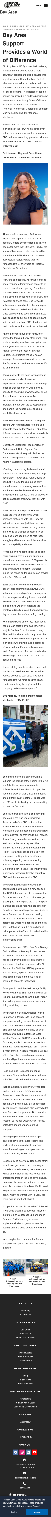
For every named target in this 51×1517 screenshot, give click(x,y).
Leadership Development (25, 1406)
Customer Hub (25, 1360)
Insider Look (17, 26)
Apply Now (25, 1421)
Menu (39, 5)
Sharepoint (25, 1398)
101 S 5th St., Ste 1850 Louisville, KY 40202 (25, 1466)
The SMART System (25, 1337)
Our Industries (25, 1352)
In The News (25, 1379)
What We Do (25, 1333)
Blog (5, 26)
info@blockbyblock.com (25, 1477)
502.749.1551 (25, 1488)
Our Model (25, 1329)
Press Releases (25, 1383)
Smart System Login (25, 1402)
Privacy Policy (25, 1436)
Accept (37, 1512)
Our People (25, 1314)
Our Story (25, 1310)
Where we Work (25, 1356)
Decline (13, 1512)
